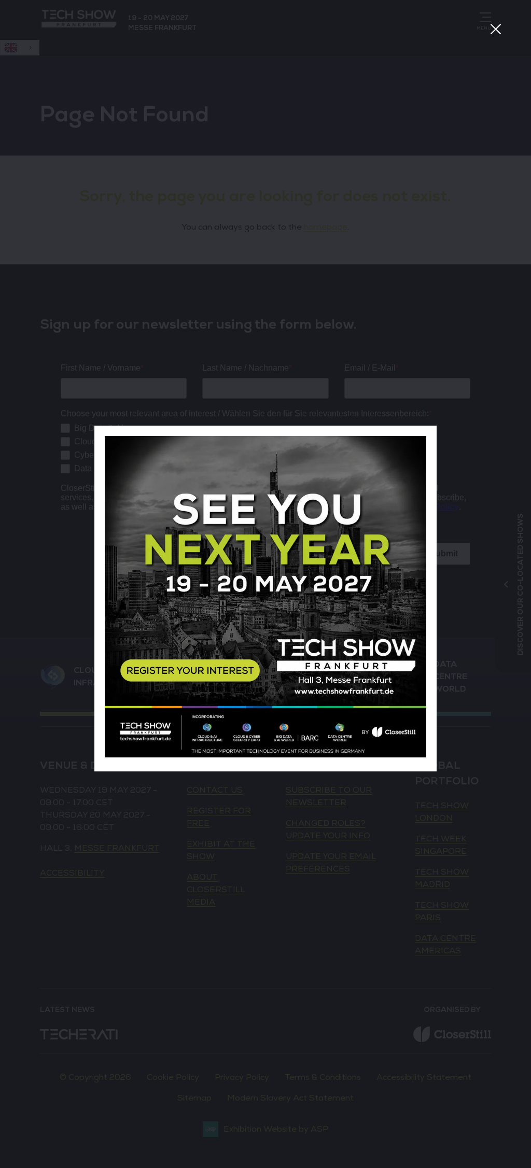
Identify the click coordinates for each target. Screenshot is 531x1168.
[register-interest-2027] (265, 755)
